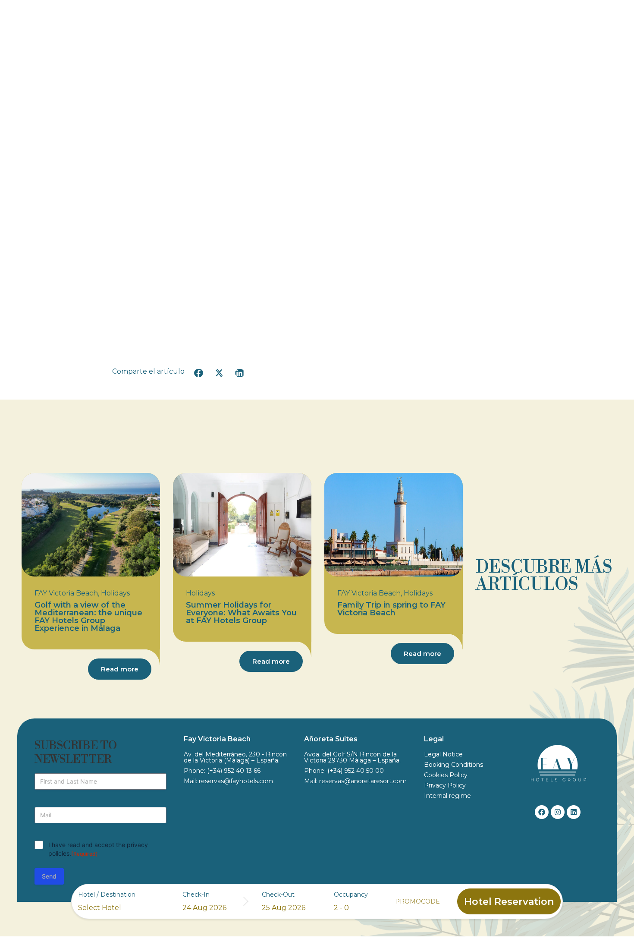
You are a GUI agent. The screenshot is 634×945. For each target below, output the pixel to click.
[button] (198, 373)
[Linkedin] (574, 812)
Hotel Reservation (509, 901)
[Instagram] (558, 812)
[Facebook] (542, 812)
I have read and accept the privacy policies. (98, 849)
